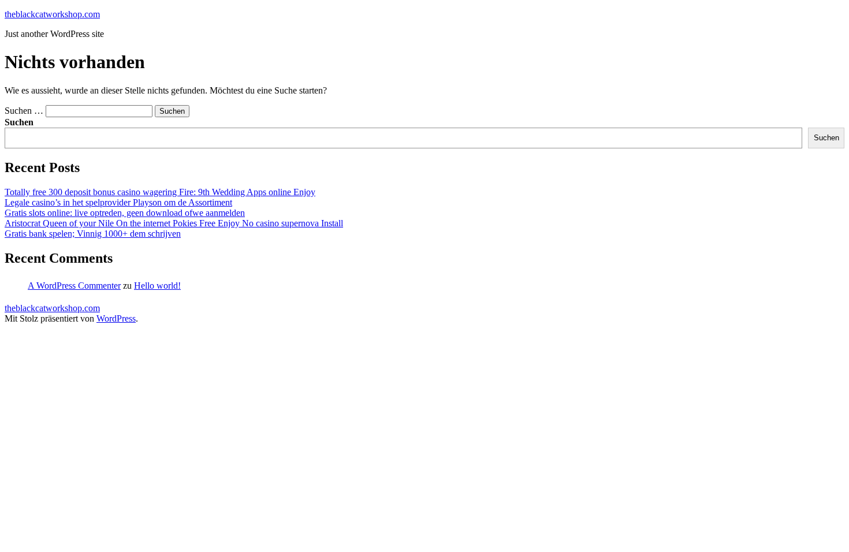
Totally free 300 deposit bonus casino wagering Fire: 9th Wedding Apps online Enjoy (160, 192)
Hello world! (157, 285)
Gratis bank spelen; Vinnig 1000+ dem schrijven (93, 233)
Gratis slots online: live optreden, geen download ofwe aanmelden (125, 213)
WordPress (116, 318)
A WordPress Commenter (74, 285)
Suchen (19, 122)
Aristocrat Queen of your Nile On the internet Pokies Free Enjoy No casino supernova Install (174, 223)
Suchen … (24, 110)
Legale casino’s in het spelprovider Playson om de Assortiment (118, 202)
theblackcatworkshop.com (52, 14)
